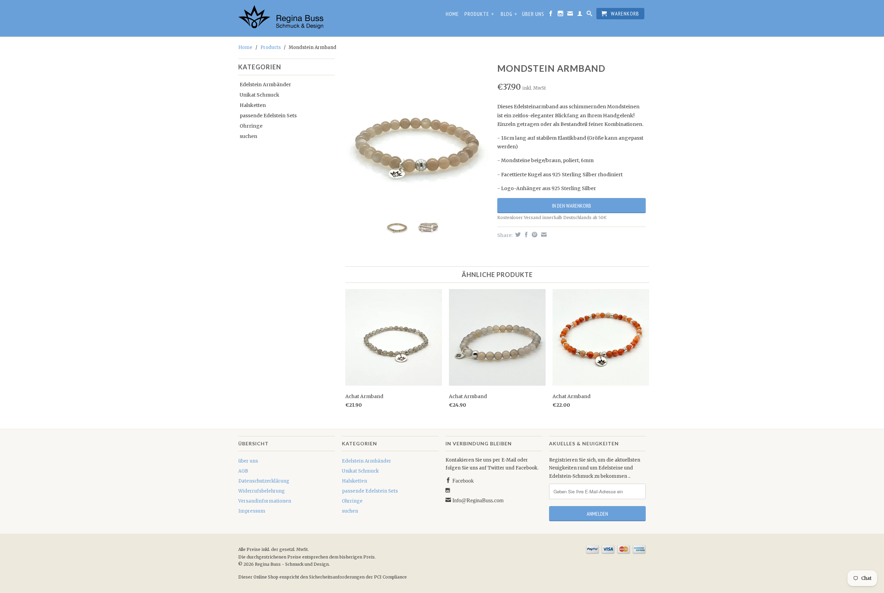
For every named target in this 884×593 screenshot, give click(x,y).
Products (270, 47)
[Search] (590, 15)
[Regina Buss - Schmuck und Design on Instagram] (561, 15)
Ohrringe (251, 126)
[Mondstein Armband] (416, 134)
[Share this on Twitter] (517, 234)
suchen (248, 136)
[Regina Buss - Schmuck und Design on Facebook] (551, 15)
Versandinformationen (264, 501)
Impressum (251, 511)
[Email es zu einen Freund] (543, 234)
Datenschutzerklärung (263, 481)
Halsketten (253, 105)
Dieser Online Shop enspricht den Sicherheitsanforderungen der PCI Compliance (322, 577)
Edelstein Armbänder (265, 84)
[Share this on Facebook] (525, 234)
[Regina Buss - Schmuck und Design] (286, 18)
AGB (243, 471)
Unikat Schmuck (259, 95)
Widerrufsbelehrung (261, 491)
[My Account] (580, 15)
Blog (509, 13)
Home (452, 14)
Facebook (462, 480)
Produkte (479, 13)
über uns (533, 14)
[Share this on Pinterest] (533, 234)
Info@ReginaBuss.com (477, 500)
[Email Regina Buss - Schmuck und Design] (570, 15)
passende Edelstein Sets (268, 115)
